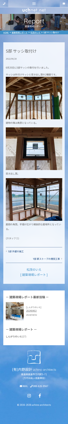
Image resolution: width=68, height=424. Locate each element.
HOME (6, 32)
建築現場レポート (20, 32)
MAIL (25, 386)
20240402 (31, 310)
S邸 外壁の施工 (16, 251)
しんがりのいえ (14, 336)
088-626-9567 (40, 386)
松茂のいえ (35, 32)
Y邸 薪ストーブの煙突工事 (46, 258)
